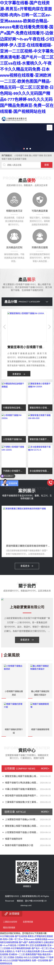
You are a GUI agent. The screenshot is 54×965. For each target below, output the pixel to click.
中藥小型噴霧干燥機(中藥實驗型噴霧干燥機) (22, 789)
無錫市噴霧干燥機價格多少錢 (19, 845)
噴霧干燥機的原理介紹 (14, 731)
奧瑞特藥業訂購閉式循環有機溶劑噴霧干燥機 (28, 546)
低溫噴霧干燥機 (19, 159)
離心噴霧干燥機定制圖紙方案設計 (40, 693)
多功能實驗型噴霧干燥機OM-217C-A (41, 471)
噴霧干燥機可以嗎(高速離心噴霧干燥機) (22, 782)
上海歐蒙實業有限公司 (27, 607)
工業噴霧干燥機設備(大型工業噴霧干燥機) (22, 802)
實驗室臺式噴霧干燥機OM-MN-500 (41, 439)
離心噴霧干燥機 (36, 155)
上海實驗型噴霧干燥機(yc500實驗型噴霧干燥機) (22, 819)
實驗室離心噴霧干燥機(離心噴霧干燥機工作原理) (22, 826)
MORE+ (45, 768)
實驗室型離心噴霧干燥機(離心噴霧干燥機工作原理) (22, 776)
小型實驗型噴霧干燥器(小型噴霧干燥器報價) (22, 832)
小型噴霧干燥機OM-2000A (14, 439)
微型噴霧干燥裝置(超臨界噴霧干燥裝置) (22, 795)
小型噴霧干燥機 (21, 155)
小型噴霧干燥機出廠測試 (14, 693)
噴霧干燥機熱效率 (13, 839)
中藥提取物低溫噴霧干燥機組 (14, 407)
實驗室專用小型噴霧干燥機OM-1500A (41, 407)
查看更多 (16, 374)
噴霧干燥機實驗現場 (40, 729)
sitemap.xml (25, 905)
